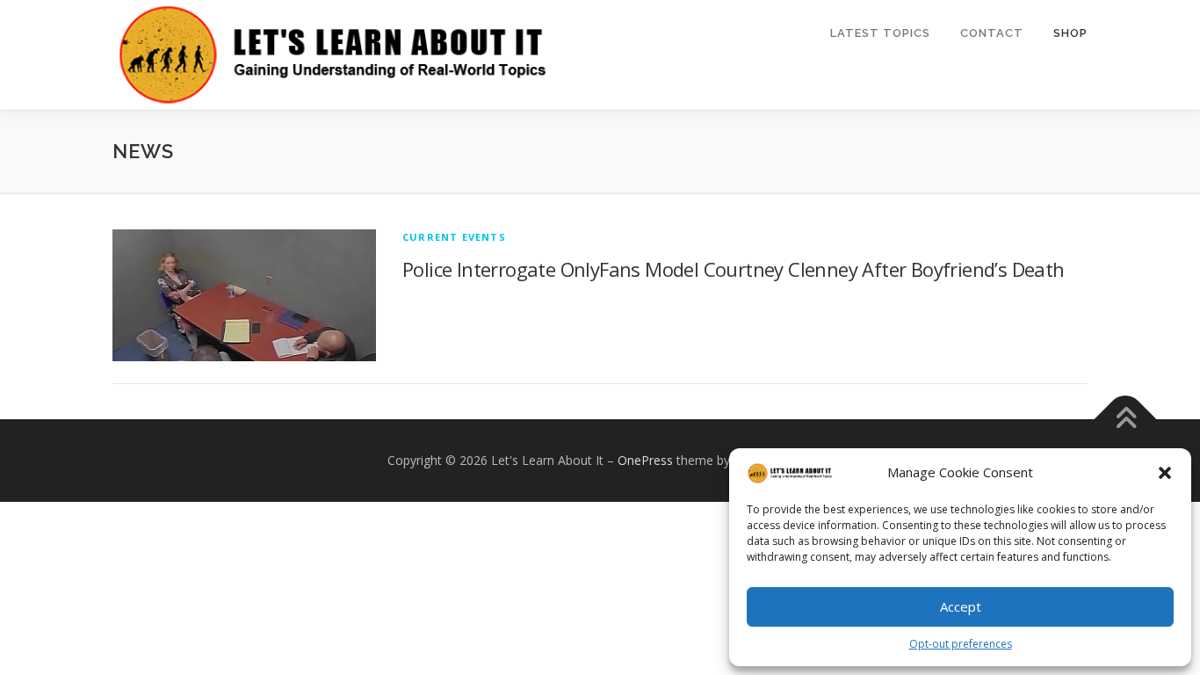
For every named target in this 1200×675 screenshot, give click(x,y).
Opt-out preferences (960, 643)
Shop (1070, 33)
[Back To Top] (1126, 419)
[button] (1165, 473)
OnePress (645, 460)
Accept (960, 606)
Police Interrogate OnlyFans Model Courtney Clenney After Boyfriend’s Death (733, 269)
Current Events (454, 236)
